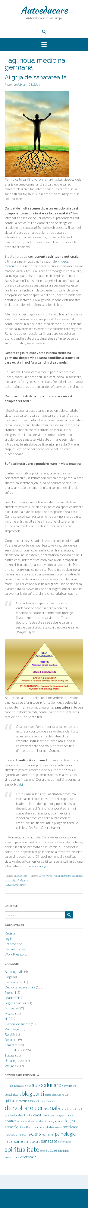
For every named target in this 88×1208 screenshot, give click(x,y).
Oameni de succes (17, 1024)
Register (11, 933)
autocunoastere (18, 1085)
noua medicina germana (68, 875)
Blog (8, 977)
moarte (58, 1127)
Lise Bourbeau (30, 1127)
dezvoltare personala (32, 1107)
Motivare (11, 1008)
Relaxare (11, 1040)
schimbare (64, 1141)
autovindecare (13, 1094)
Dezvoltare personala (20, 987)
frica (57, 1115)
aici (20, 784)
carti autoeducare (54, 1094)
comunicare (26, 1101)
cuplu (37, 1101)
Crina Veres (46, 875)
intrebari (39, 1121)
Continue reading (35, 866)
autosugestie (69, 1086)
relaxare (34, 1141)
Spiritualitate (14, 1050)
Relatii (9, 1034)
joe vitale (59, 1121)
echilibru (9, 1115)
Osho (36, 1134)
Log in (9, 939)
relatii (24, 1141)
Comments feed (16, 949)
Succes (10, 1055)
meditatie (47, 1127)
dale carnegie (48, 1101)
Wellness (11, 1066)
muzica (22, 1134)
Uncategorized (15, 1060)
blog (27, 1093)
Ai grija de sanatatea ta (36, 77)
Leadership (12, 998)
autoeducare (46, 1084)
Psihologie (12, 1029)
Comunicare (13, 982)
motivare (70, 1126)
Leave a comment (15, 885)
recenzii (12, 1141)
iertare (20, 1121)
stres (42, 1150)
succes (51, 1150)
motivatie (11, 1134)
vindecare (22, 880)
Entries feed (13, 944)
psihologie (65, 1134)
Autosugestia (14, 971)
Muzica (10, 1013)
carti (38, 1093)
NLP (7, 1019)
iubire (49, 1121)
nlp (29, 1134)
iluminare (29, 1121)
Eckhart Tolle (23, 1115)
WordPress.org (15, 954)
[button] (44, 44)
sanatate (10, 880)
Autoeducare (44, 10)
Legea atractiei (15, 1003)
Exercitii (10, 992)
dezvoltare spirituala (72, 1109)
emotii (38, 1115)
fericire (49, 1115)
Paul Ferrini (47, 1134)
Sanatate (21, 875)
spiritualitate (22, 1149)
